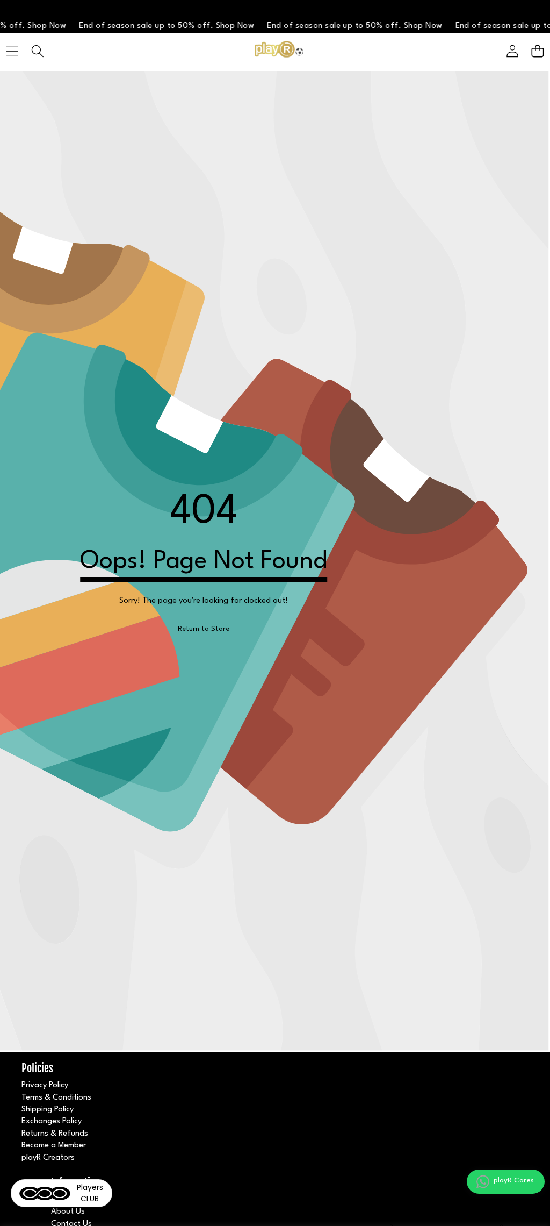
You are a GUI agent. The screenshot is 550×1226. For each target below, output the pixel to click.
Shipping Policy (47, 1110)
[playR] (274, 51)
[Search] (37, 51)
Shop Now (27, 26)
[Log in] (512, 51)
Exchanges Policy (51, 1121)
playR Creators (48, 1158)
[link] (203, 629)
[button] (537, 51)
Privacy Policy (44, 1085)
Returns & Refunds (54, 1134)
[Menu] (12, 51)
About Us (68, 1212)
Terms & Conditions (56, 1098)
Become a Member (53, 1146)
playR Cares (514, 1180)
